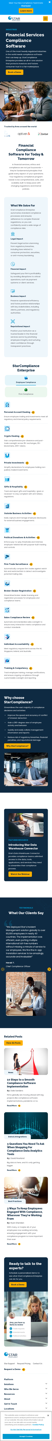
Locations (9, 1409)
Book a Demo (14, 72)
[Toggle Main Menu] (45, 18)
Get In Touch (10, 1404)
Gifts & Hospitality (13, 487)
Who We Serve (11, 1389)
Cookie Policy (38, 1425)
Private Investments (14, 463)
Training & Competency (16, 668)
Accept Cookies (26, 1436)
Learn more (26, 11)
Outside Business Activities (18, 513)
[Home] (10, 1358)
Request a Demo (12, 1369)
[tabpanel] (26, 542)
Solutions (9, 1384)
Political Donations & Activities (19, 537)
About (7, 1399)
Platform (8, 1379)
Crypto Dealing (11, 436)
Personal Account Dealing (17, 412)
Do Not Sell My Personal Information (26, 1429)
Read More (12, 1106)
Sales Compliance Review (17, 617)
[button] (49, 969)
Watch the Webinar (20, 874)
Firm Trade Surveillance (16, 564)
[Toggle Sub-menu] (46, 1384)
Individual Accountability (16, 644)
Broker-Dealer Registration (18, 591)
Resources (9, 1394)
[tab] (26, 380)
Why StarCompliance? (17, 746)
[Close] (48, 1415)
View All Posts (13, 1043)
